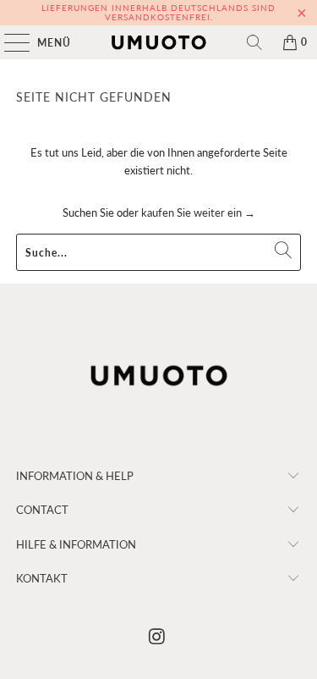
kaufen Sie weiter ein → (198, 212)
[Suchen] (254, 42)
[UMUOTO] (158, 42)
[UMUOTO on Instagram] (158, 637)
